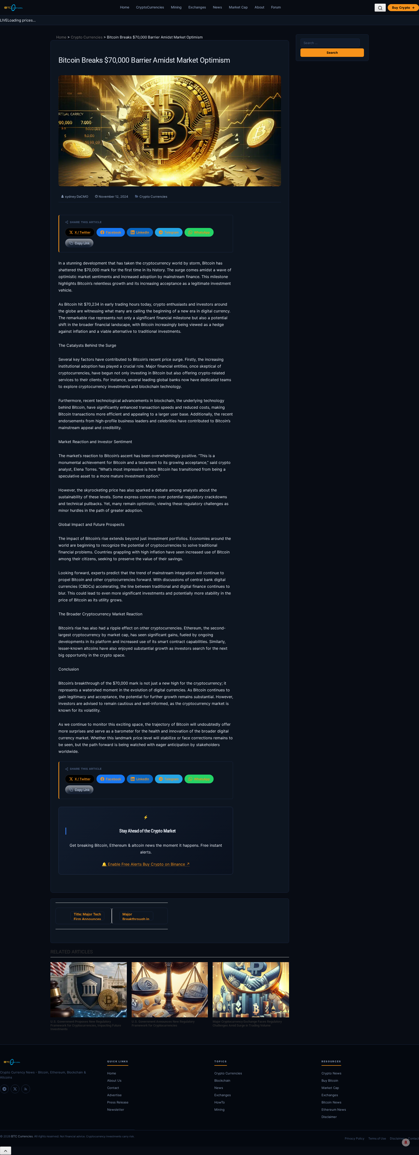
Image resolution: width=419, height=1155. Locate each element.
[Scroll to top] (5, 1151)
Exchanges (197, 7)
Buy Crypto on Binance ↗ (166, 864)
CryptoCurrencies (150, 7)
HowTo (219, 1102)
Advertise (114, 1095)
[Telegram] (4, 1089)
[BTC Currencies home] (48, 1062)
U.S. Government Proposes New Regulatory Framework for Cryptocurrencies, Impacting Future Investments (85, 1025)
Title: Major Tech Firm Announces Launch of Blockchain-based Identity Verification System (87, 916)
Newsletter (115, 1109)
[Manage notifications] (406, 1142)
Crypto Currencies (87, 37)
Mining (176, 7)
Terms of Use (377, 1138)
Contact (113, 1088)
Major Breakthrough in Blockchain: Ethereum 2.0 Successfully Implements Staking (135, 916)
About (259, 7)
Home (124, 7)
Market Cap (238, 7)
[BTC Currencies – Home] (13, 7)
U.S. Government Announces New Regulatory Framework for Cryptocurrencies (163, 1023)
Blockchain (222, 1080)
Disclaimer (329, 1117)
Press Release (118, 1102)
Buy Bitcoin (330, 1080)
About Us (114, 1080)
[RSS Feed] (25, 1089)
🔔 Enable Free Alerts (122, 864)
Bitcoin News (331, 1102)
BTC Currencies (22, 1136)
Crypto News (331, 1073)
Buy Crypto (403, 7)
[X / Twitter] (15, 1089)
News (217, 7)
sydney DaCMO (76, 196)
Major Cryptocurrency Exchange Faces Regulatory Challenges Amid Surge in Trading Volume (247, 1023)
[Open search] (380, 8)
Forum (276, 7)
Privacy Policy (354, 1138)
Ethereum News (334, 1109)
